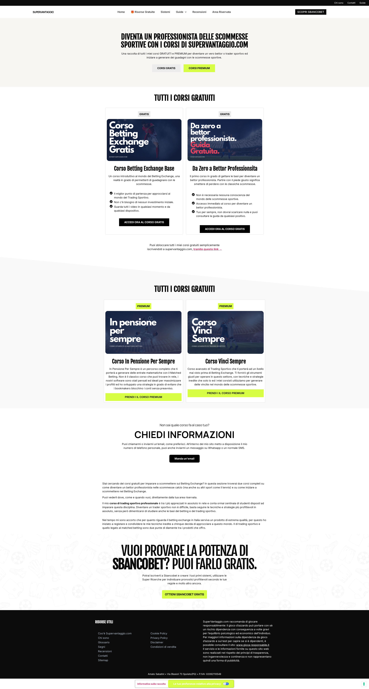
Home (121, 11)
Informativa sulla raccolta (151, 683)
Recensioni (199, 11)
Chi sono (338, 2)
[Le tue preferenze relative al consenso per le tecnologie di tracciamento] (364, 684)
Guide (362, 2)
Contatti (351, 2)
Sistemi (165, 11)
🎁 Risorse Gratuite (143, 11)
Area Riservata (221, 11)
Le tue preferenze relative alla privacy (197, 683)
